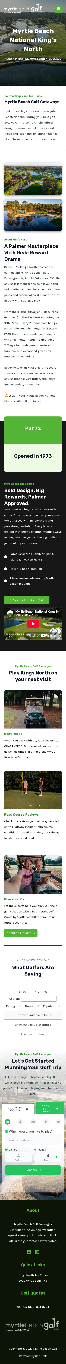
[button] (26, 600)
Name (29, 1006)
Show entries (33, 991)
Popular (48, 1006)
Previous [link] (27, 1034)
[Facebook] (29, 1252)
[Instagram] (37, 1252)
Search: (14, 998)
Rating (10, 1006)
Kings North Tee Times (33, 1275)
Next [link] (42, 1034)
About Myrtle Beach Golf (33, 1280)
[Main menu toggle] (59, 9)
